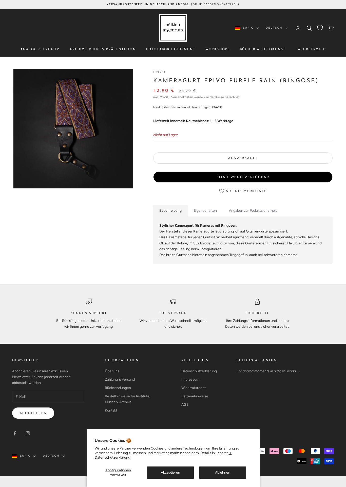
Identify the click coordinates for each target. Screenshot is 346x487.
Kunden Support (89, 313)
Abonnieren (33, 413)
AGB (185, 404)
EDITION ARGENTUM (257, 360)
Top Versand (173, 313)
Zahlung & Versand (120, 379)
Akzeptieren (170, 472)
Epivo (159, 72)
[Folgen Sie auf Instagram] (27, 433)
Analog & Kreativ (40, 49)
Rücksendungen (118, 388)
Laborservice (310, 49)
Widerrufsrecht (193, 388)
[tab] (170, 211)
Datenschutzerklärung (199, 371)
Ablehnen (222, 472)
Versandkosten (182, 97)
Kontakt (111, 410)
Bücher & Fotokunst (262, 49)
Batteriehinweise (194, 396)
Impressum (190, 379)
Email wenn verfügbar (243, 177)
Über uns (112, 371)
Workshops (217, 49)
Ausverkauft (243, 158)
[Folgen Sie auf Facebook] (14, 433)
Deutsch (274, 28)
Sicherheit (257, 313)
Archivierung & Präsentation (103, 49)
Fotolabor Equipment (170, 49)
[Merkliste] (320, 28)
